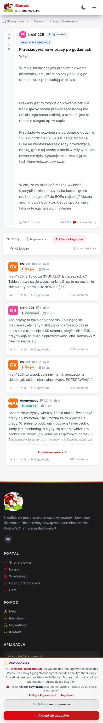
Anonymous (29, 400)
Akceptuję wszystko (53, 715)
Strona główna (17, 21)
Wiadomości (18, 576)
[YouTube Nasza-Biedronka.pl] (8, 539)
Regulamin (17, 618)
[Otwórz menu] (94, 7)
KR (23, 34)
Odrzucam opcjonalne (53, 704)
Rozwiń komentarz (51, 452)
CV (13, 267)
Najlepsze (21, 248)
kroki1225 (36, 34)
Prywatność (18, 625)
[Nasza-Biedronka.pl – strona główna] (13, 501)
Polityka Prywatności (42, 695)
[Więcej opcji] (9, 219)
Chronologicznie (71, 239)
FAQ (12, 611)
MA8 (13, 403)
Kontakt (15, 632)
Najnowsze (38, 239)
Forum (39, 21)
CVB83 (25, 264)
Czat (13, 590)
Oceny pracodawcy (24, 583)
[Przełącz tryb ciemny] (84, 7)
